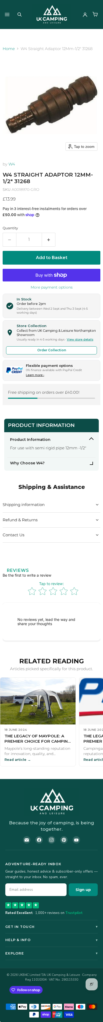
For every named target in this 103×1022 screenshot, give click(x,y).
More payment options (52, 287)
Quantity (10, 228)
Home (9, 48)
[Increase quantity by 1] (48, 239)
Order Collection (51, 350)
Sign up (83, 889)
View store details (80, 339)
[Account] (85, 14)
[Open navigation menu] (7, 14)
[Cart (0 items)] (95, 14)
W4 (11, 164)
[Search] (19, 14)
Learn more (35, 375)
